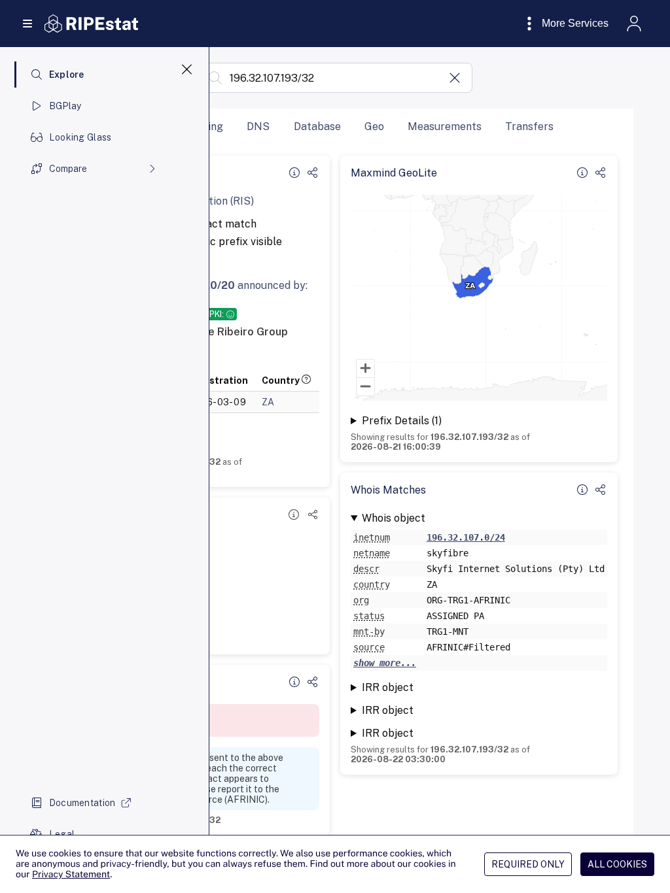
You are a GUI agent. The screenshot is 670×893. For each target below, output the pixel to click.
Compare (68, 168)
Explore (66, 74)
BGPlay (65, 106)
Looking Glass (80, 137)
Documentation (82, 803)
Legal (62, 834)
